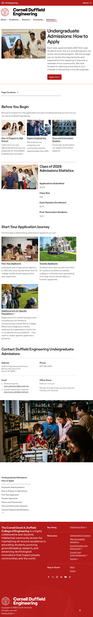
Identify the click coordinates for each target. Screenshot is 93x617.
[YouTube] (65, 577)
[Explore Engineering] (39, 128)
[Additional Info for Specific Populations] (19, 296)
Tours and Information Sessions (14, 506)
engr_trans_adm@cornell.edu (16, 392)
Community (38, 19)
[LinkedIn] (61, 577)
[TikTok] (70, 577)
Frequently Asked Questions (13, 487)
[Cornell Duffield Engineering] (51, 601)
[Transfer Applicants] (58, 249)
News (72, 567)
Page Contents (8, 92)
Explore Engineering (36, 138)
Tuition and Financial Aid (11, 502)
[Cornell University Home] (5, 601)
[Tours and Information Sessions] (64, 128)
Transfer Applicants (49, 263)
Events (72, 571)
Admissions (51, 19)
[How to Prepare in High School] (13, 128)
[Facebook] (48, 577)
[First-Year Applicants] (19, 249)
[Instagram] (57, 577)
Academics (14, 19)
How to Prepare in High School (14, 491)
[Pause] (80, 611)
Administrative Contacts (80, 535)
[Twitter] (52, 577)
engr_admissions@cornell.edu (16, 386)
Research (26, 19)
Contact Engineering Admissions (15, 510)
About (4, 19)
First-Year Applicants (11, 263)
